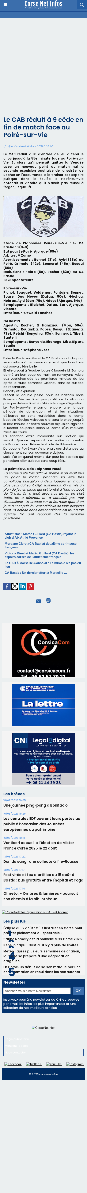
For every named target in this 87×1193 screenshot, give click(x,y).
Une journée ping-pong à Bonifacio (35, 756)
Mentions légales (16, 997)
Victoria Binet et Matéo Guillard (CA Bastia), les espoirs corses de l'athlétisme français (39, 555)
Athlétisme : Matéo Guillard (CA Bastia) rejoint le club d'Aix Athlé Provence (40, 535)
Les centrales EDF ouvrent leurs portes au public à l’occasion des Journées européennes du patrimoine (41, 775)
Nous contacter (15, 1003)
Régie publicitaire (17, 990)
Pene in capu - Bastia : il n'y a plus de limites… (42, 896)
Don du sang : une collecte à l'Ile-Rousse (40, 812)
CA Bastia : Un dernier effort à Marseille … (36, 572)
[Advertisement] (43, 63)
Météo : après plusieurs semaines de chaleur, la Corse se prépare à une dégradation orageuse (41, 907)
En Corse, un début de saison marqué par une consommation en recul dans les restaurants (42, 920)
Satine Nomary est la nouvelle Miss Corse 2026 (42, 890)
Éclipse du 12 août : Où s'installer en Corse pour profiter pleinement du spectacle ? (42, 881)
